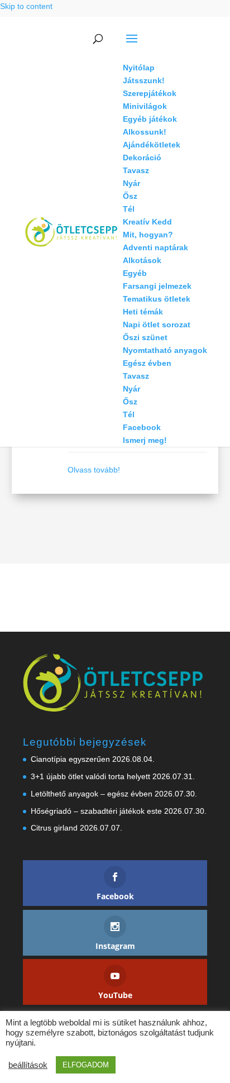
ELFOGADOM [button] (86, 1065)
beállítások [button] (27, 1065)
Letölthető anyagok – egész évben (91, 793)
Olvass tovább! (94, 469)
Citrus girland (54, 827)
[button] (165, 45)
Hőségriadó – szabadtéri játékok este (96, 811)
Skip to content (26, 6)
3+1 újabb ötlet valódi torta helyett (90, 776)
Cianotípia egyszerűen (70, 759)
